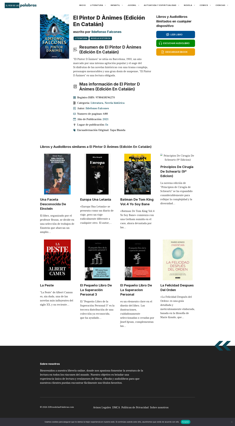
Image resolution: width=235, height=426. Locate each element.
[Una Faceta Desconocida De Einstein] (57, 192)
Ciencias (220, 5)
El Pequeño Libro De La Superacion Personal (136, 289)
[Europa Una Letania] (97, 192)
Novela (188, 5)
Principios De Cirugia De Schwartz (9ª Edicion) (176, 171)
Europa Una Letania (95, 199)
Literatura (96, 5)
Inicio (82, 5)
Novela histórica (101, 38)
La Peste (47, 285)
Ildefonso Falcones (106, 32)
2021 (106, 119)
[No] (231, 422)
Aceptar (185, 422)
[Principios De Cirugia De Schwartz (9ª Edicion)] (177, 160)
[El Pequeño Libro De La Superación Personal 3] (97, 278)
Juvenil (132, 5)
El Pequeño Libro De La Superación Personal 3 (96, 289)
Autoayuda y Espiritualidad (160, 5)
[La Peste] (57, 278)
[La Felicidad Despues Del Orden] (178, 278)
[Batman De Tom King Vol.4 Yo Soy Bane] (137, 192)
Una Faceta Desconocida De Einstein (53, 204)
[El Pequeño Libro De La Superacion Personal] (137, 278)
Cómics (204, 5)
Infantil (115, 5)
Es (106, 124)
